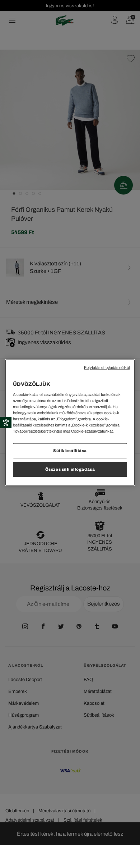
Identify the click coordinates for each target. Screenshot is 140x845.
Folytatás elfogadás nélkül (107, 368)
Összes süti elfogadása (70, 469)
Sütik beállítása (70, 450)
